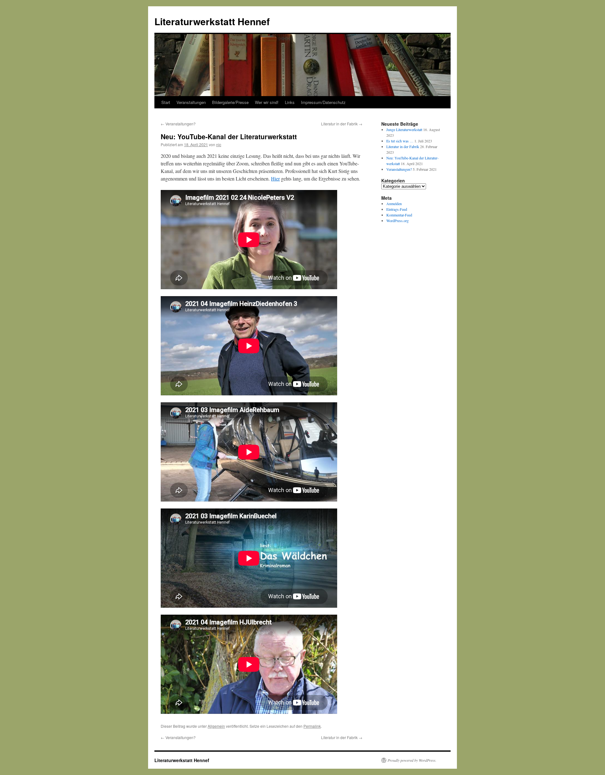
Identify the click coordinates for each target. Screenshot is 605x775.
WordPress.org (397, 220)
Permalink (312, 726)
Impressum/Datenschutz (323, 102)
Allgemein (216, 726)
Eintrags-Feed (396, 209)
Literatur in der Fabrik (341, 123)
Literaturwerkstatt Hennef (212, 21)
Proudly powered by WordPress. (412, 760)
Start (165, 102)
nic (218, 144)
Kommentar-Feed (399, 214)
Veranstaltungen (191, 102)
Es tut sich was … (399, 140)
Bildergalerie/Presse (230, 102)
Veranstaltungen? (178, 123)
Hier (275, 178)
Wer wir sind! (267, 102)
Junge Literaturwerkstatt (404, 129)
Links (290, 102)
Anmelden (394, 203)
